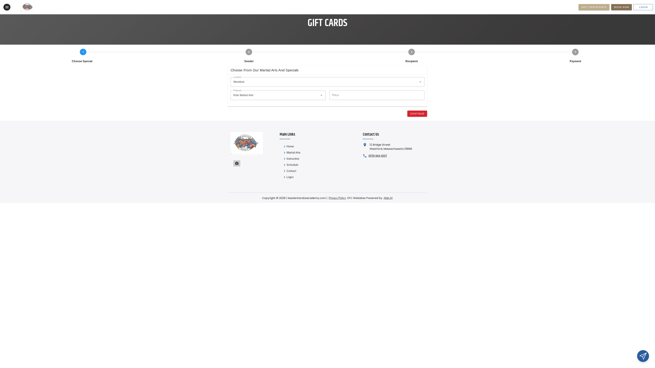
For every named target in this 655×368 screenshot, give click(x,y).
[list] (298, 162)
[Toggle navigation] (6, 7)
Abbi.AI (388, 198)
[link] (298, 147)
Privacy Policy (337, 198)
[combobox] (327, 82)
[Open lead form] (643, 356)
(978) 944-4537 (377, 155)
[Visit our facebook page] (236, 163)
